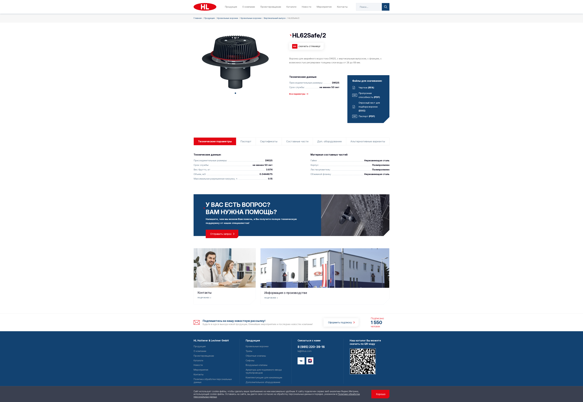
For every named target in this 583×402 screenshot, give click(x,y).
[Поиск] (385, 7)
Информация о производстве (285, 293)
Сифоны (250, 360)
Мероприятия (324, 6)
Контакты (342, 6)
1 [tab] (235, 93)
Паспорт (245, 141)
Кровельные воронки (257, 346)
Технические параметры (215, 141)
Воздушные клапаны (256, 365)
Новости (306, 6)
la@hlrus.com (305, 351)
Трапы (249, 351)
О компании (248, 6)
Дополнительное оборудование (263, 382)
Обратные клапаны (256, 355)
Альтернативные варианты (367, 141)
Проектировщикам (270, 6)
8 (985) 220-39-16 (311, 347)
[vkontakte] (301, 360)
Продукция (231, 6)
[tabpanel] (235, 62)
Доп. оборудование (329, 141)
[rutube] (309, 360)
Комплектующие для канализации (264, 377)
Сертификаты (268, 141)
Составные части (297, 141)
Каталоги (291, 6)
